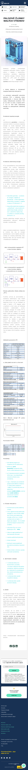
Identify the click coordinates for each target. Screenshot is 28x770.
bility (16, 763)
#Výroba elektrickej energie (14, 32)
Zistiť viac (14, 695)
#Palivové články (14, 26)
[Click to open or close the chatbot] (24, 766)
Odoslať (14, 670)
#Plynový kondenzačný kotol (14, 29)
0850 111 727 (5, 753)
